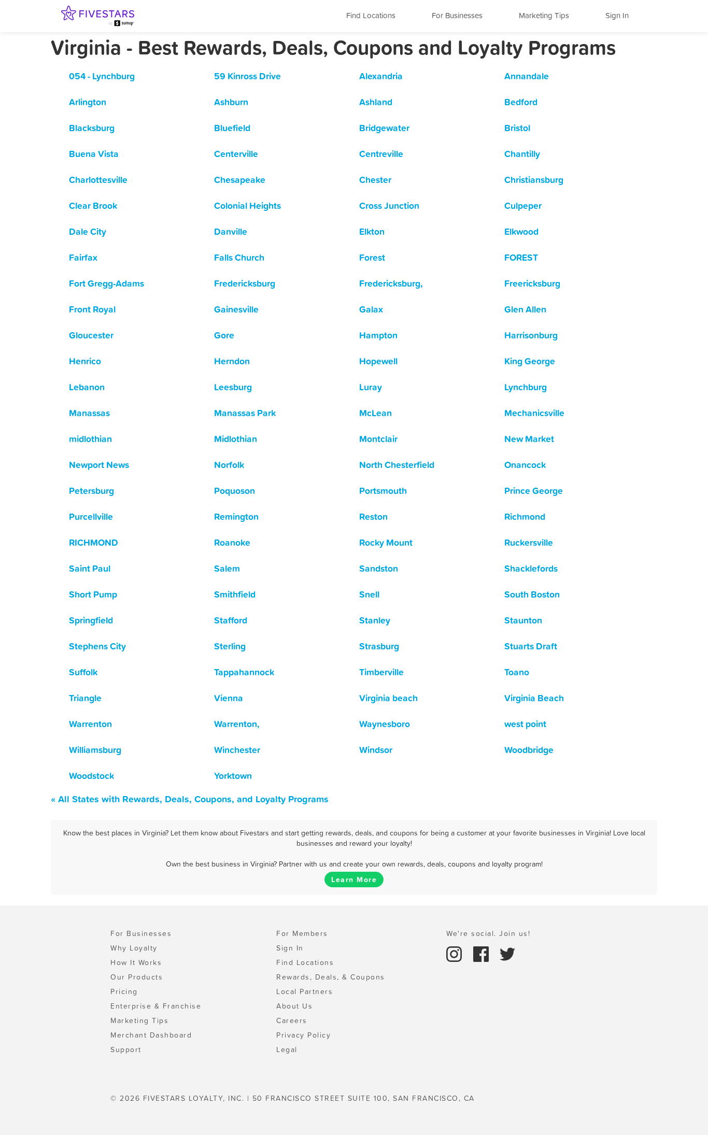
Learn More (354, 879)
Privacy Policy (303, 1035)
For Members (302, 933)
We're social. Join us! (488, 933)
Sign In (617, 15)
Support (125, 1049)
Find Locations (370, 15)
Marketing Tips (544, 15)
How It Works (136, 962)
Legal (287, 1049)
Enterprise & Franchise (155, 1006)
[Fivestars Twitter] (507, 953)
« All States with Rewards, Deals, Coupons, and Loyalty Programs (190, 799)
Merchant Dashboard (151, 1035)
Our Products (136, 977)
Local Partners (304, 991)
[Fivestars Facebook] (482, 953)
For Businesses (457, 15)
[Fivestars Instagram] (455, 953)
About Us (294, 1006)
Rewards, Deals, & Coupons (330, 977)
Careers (291, 1020)
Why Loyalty (134, 948)
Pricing (124, 991)
